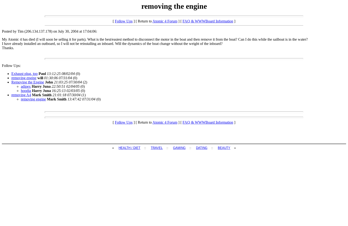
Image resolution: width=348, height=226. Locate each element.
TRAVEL (157, 148)
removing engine (23, 78)
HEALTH (125, 148)
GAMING (179, 148)
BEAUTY (224, 148)
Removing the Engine (27, 82)
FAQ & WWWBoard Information (208, 21)
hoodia (26, 91)
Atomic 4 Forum (164, 21)
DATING (201, 148)
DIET (136, 148)
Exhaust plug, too (24, 74)
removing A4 (21, 95)
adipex (26, 86)
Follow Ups (124, 21)
